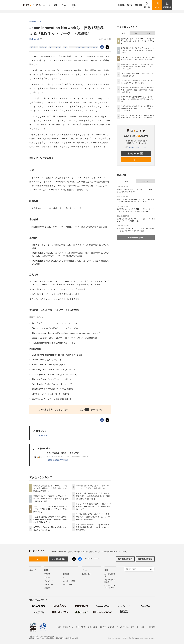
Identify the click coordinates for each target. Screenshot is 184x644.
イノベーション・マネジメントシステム (83, 47)
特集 (73, 5)
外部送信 (152, 627)
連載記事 (47, 588)
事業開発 (34, 47)
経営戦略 (66, 574)
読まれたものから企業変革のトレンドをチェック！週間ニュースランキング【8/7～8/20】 (136, 220)
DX (64, 577)
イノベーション (55, 47)
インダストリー (49, 581)
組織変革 (43, 47)
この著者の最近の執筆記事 (57, 459)
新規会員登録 (136, 153)
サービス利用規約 (123, 627)
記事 (55, 5)
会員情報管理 (92, 627)
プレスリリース (41, 435)
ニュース (46, 5)
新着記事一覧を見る (136, 237)
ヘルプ (58, 627)
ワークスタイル (49, 584)
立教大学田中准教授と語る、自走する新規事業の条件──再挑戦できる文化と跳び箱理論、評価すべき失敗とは (93, 496)
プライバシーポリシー (138, 627)
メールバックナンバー (137, 147)
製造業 (129, 5)
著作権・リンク (68, 627)
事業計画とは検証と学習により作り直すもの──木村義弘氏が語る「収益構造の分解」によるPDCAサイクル (50, 519)
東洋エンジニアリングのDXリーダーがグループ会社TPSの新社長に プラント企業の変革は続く (50, 509)
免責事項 (103, 627)
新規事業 (121, 5)
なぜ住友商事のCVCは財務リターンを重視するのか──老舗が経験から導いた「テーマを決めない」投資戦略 (93, 517)
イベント (64, 5)
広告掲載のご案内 (125, 559)
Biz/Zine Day (86, 574)
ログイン (137, 160)
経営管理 (138, 5)
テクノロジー (67, 584)
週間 (135, 33)
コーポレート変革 (69, 581)
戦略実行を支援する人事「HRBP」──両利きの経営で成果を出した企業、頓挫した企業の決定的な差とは (50, 488)
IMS (65, 47)
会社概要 (111, 627)
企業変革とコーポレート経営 (110, 586)
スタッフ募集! (80, 627)
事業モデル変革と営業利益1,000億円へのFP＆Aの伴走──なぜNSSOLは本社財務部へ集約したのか (93, 506)
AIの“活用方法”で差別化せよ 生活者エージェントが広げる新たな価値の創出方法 (93, 486)
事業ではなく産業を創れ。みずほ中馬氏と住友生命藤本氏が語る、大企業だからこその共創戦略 (92, 527)
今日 (123, 33)
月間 (148, 33)
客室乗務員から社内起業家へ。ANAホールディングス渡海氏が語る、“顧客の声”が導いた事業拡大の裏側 (50, 498)
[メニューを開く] (17, 5)
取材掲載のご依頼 (145, 559)
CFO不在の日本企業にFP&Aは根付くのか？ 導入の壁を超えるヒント (51, 528)
